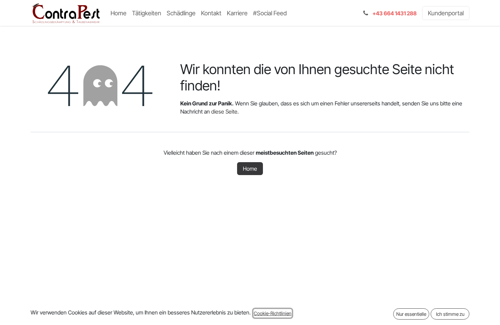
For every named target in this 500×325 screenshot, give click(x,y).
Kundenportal (446, 13)
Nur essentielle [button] (411, 314)
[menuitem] (118, 13)
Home (250, 168)
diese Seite (224, 111)
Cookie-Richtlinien (272, 313)
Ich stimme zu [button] (450, 314)
